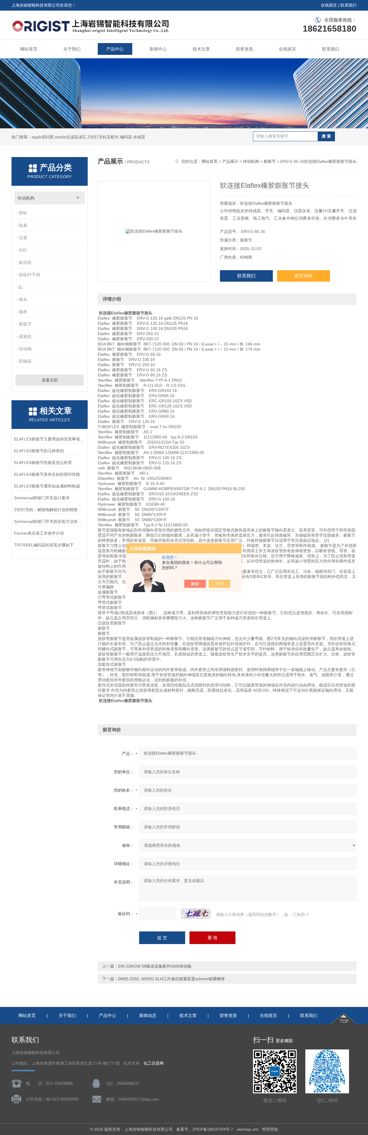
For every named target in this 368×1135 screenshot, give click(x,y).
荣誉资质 (244, 49)
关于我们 (71, 49)
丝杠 (23, 250)
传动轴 (25, 348)
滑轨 (23, 212)
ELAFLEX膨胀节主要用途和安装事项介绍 (49, 439)
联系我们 (348, 5)
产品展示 (230, 161)
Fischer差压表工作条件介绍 (39, 533)
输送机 (25, 262)
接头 (23, 299)
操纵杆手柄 (29, 274)
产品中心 (115, 49)
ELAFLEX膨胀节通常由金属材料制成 (47, 486)
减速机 (25, 336)
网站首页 (28, 49)
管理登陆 (270, 1129)
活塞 (23, 237)
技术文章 (201, 49)
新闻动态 (147, 1015)
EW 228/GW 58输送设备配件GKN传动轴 (154, 966)
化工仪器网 (153, 1063)
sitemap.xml (247, 1129)
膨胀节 (25, 324)
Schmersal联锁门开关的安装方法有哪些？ (49, 521)
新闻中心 (158, 49)
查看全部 (50, 380)
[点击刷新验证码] (195, 914)
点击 (78, 198)
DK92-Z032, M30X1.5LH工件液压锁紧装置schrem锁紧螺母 (171, 979)
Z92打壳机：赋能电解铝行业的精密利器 (49, 509)
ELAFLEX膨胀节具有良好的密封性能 (47, 474)
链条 (23, 225)
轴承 (23, 311)
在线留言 (329, 5)
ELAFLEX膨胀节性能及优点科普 (43, 462)
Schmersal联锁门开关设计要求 (42, 498)
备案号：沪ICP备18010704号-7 (204, 1129)
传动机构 (25, 198)
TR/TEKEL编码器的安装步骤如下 (44, 545)
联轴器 (25, 361)
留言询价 (303, 275)
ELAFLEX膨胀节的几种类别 (39, 450)
